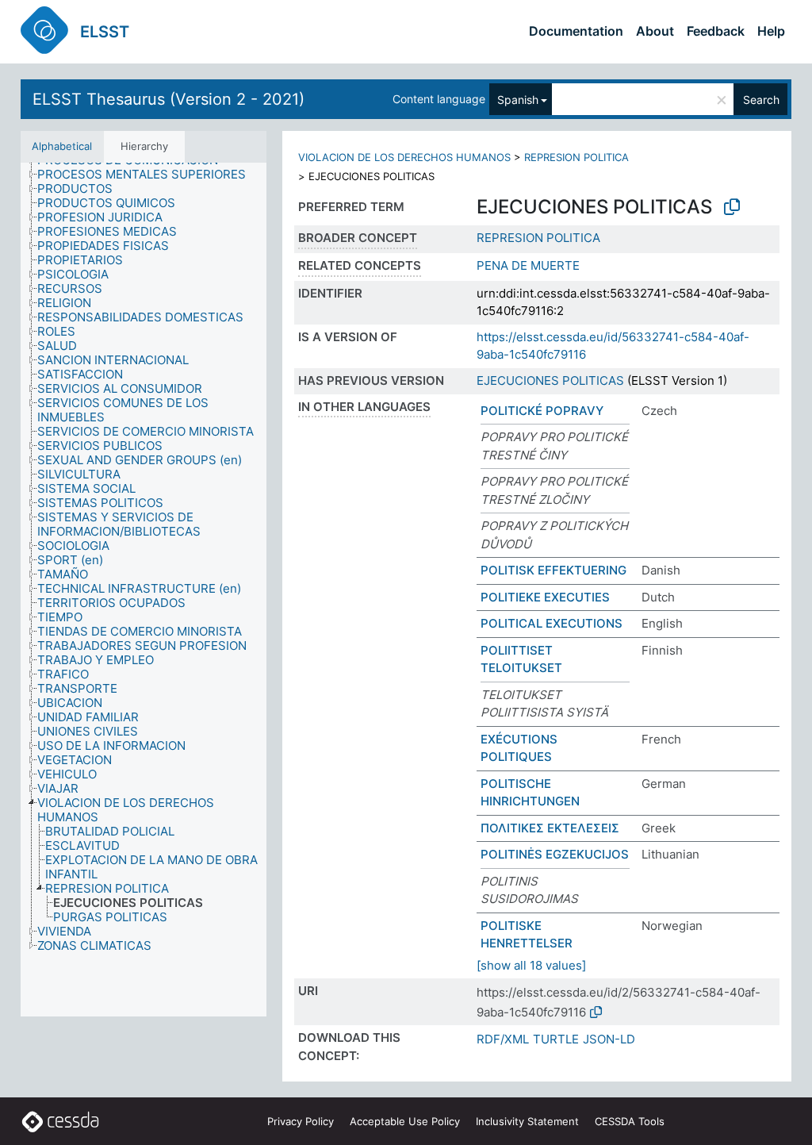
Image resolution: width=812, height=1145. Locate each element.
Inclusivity (527, 1121)
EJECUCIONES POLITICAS (550, 380)
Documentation (576, 31)
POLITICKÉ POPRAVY (542, 410)
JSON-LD (609, 1039)
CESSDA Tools (630, 1121)
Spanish (517, 99)
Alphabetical (62, 146)
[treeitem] (148, 174)
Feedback (716, 31)
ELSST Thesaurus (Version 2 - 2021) (168, 99)
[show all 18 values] (531, 965)
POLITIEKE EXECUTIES (545, 597)
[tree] (143, 589)
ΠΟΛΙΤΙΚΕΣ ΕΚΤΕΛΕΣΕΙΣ (550, 828)
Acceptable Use (405, 1121)
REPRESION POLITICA (576, 157)
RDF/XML (503, 1039)
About (655, 31)
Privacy (300, 1121)
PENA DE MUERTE (528, 265)
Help (771, 31)
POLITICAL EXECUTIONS (551, 623)
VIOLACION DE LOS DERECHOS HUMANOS (404, 157)
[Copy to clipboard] (732, 207)
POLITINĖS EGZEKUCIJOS (555, 854)
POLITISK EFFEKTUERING (553, 570)
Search (761, 99)
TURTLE (556, 1039)
